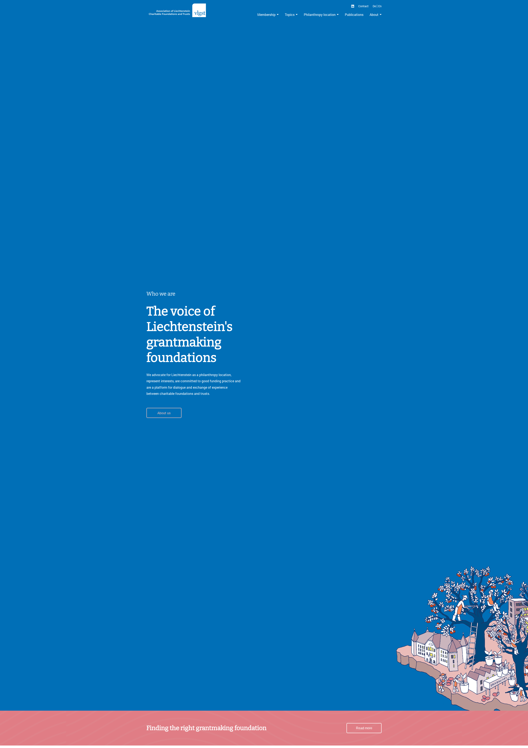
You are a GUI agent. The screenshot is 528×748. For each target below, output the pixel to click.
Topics (290, 14)
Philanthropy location (320, 14)
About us (164, 413)
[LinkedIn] (352, 6)
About (374, 14)
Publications (354, 14)
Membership (266, 14)
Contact (363, 6)
